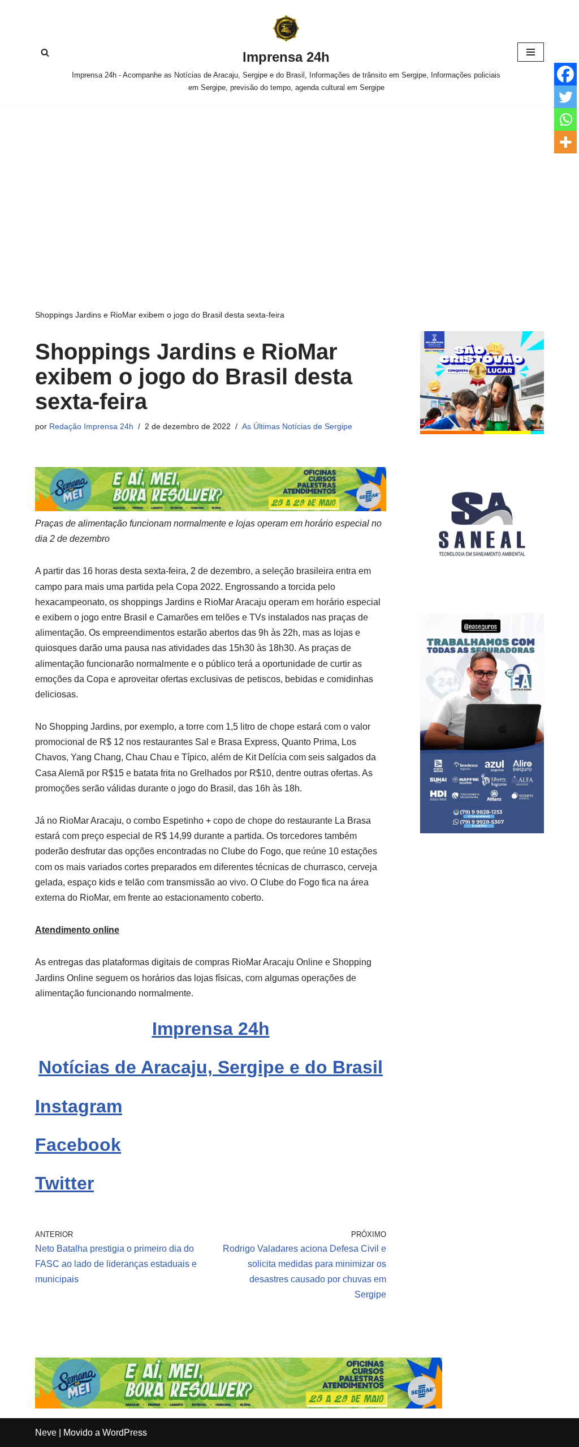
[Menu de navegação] (530, 52)
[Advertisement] (289, 189)
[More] (565, 142)
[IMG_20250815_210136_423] (482, 830)
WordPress (124, 1432)
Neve (46, 1432)
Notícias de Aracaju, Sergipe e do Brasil (210, 1067)
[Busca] (45, 52)
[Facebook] (565, 74)
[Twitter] (565, 96)
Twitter (64, 1183)
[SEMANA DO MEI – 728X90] (210, 508)
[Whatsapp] (565, 119)
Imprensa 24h (211, 1028)
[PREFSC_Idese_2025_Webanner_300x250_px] (482, 431)
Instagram (78, 1106)
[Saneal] (482, 583)
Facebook (78, 1145)
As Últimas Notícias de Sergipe (297, 426)
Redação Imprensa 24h (91, 426)
